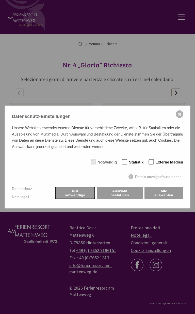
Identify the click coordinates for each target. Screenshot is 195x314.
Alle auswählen (163, 193)
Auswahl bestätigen (119, 193)
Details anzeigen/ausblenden (158, 177)
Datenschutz (22, 189)
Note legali (20, 197)
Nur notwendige (75, 193)
